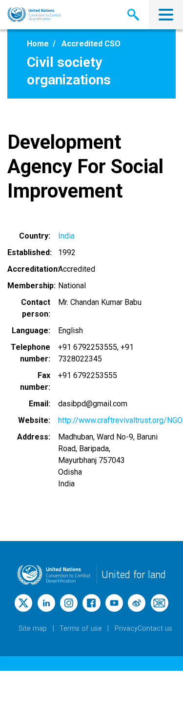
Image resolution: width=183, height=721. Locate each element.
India (66, 235)
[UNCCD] (34, 14)
